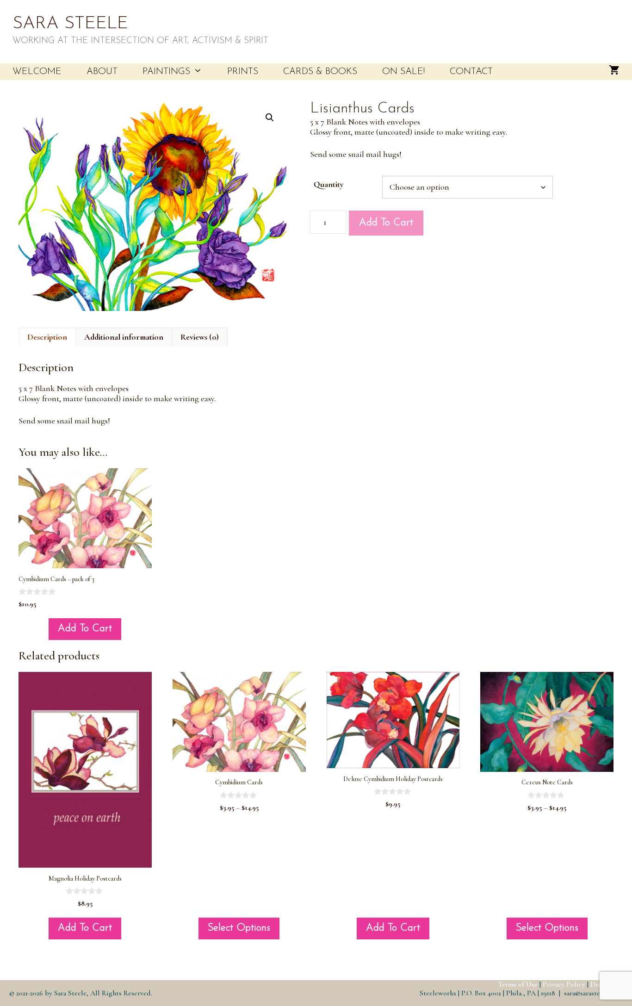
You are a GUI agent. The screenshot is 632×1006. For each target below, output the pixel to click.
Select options (239, 928)
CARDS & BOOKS (320, 71)
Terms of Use (518, 984)
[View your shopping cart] (614, 71)
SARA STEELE (70, 24)
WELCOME (37, 71)
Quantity (329, 184)
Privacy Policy (564, 984)
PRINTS (242, 71)
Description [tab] (47, 337)
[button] (269, 117)
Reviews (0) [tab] (199, 337)
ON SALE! (403, 71)
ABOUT (102, 71)
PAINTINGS (166, 71)
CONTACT (471, 71)
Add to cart (386, 222)
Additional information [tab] (123, 337)
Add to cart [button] (85, 628)
